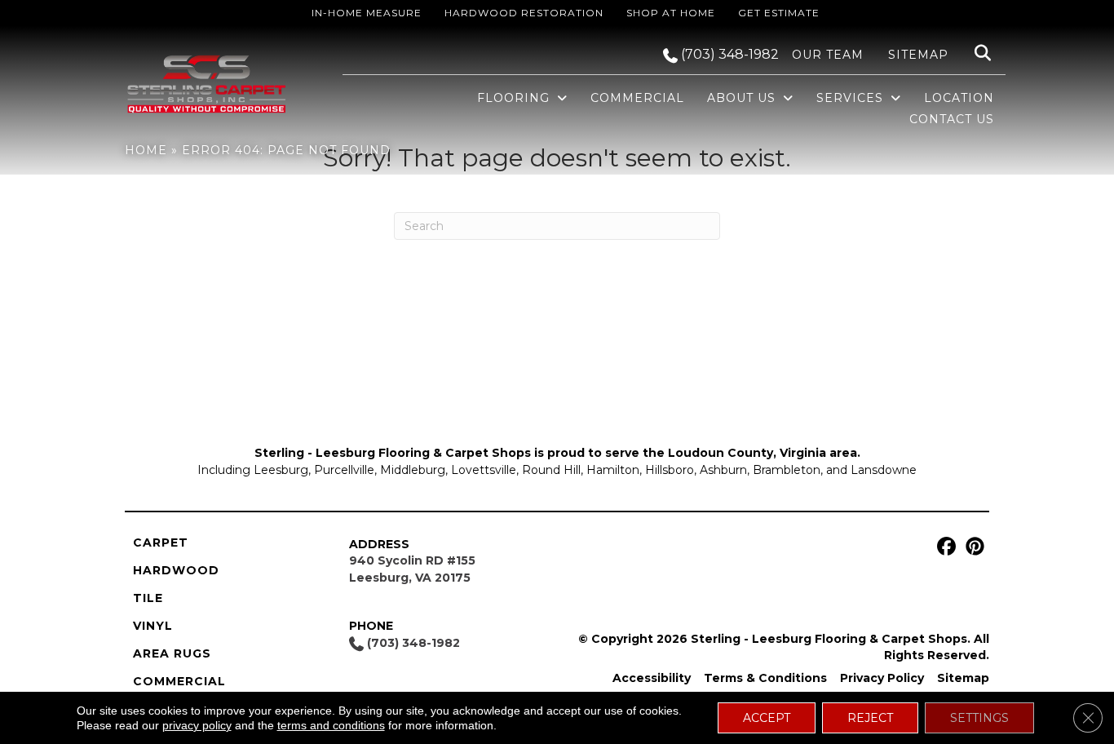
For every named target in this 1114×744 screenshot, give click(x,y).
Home (146, 150)
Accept (766, 718)
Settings (979, 718)
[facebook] (944, 547)
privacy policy (197, 725)
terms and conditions (331, 725)
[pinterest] (972, 547)
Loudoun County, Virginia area (762, 452)
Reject (870, 718)
